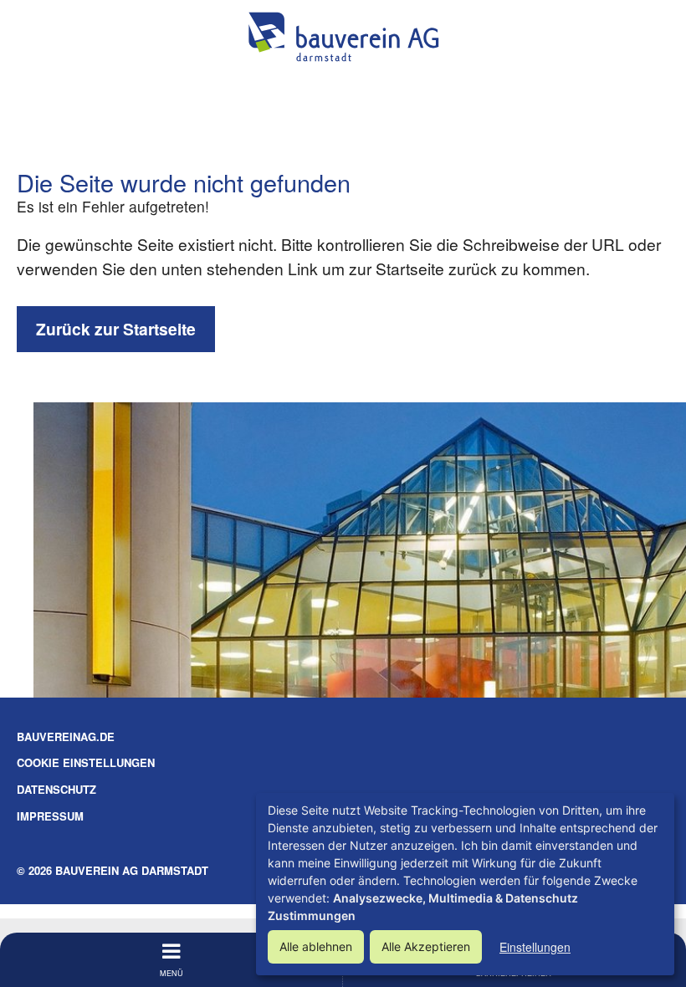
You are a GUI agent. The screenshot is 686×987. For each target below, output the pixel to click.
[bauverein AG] (343, 37)
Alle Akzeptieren (425, 946)
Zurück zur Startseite (116, 328)
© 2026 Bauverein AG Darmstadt (112, 870)
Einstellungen (535, 946)
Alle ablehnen (315, 946)
